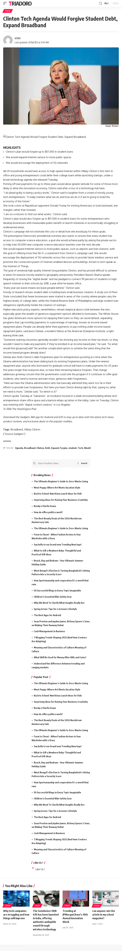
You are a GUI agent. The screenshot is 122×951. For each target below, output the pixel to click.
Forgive (64, 448)
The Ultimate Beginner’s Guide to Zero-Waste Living (61, 481)
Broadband (29, 448)
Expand (55, 448)
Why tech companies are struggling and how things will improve (16, 914)
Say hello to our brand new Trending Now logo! (57, 544)
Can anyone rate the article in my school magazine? (103, 914)
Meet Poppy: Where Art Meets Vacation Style (57, 487)
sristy (17, 37)
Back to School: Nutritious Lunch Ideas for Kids (58, 493)
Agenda (19, 448)
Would (87, 448)
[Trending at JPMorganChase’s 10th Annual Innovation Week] (76, 898)
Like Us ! (38, 862)
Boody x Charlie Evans (45, 506)
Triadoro (20, 3)
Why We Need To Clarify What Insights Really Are (59, 602)
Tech (80, 448)
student (73, 448)
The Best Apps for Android (47, 615)
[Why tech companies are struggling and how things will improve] (16, 898)
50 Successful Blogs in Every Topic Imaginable (57, 590)
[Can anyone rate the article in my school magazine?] (105, 898)
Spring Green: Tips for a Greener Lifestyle (55, 609)
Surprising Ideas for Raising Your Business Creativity (61, 499)
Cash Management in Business (49, 631)
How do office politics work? (48, 512)
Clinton (40, 448)
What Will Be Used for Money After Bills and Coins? (60, 657)
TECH (7, 11)
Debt (47, 448)
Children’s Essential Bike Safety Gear (53, 596)
